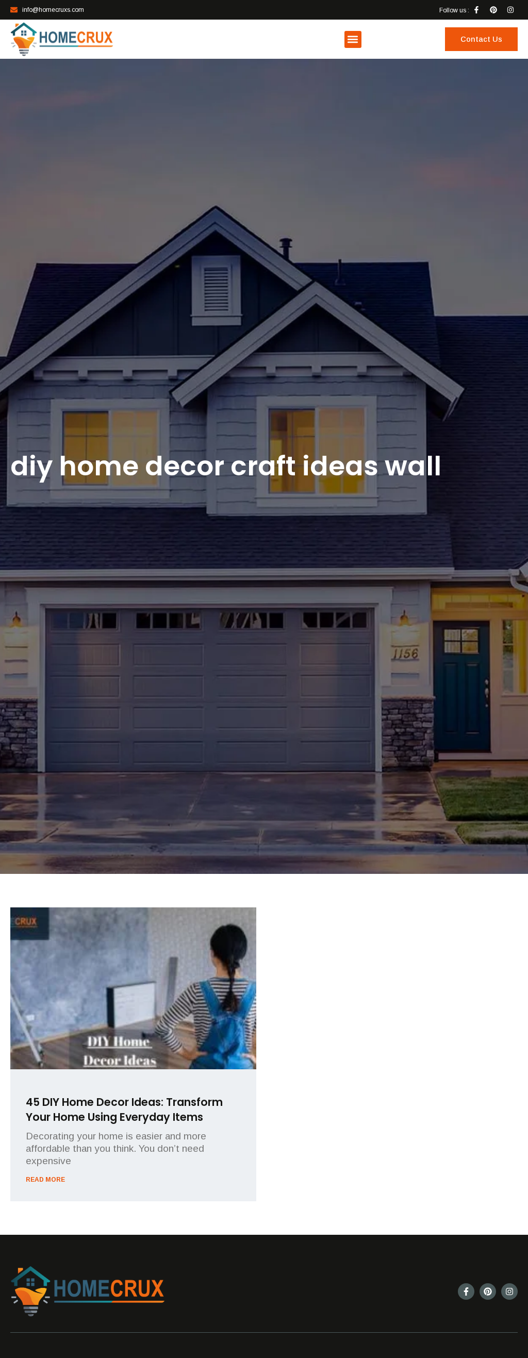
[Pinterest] (493, 10)
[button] (352, 39)
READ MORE (45, 1179)
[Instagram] (510, 10)
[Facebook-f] (476, 10)
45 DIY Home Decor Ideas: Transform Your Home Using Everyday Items (124, 1109)
